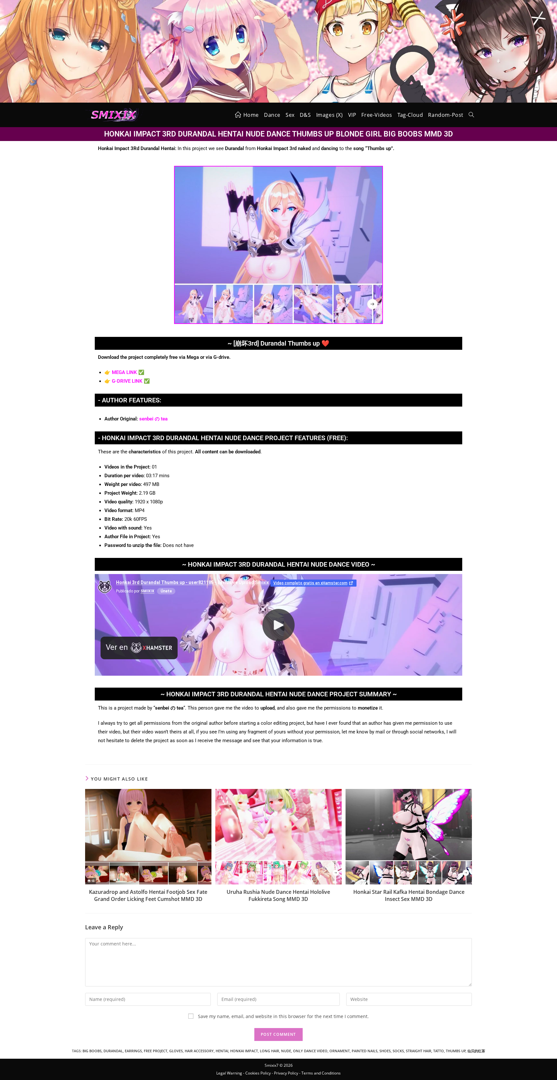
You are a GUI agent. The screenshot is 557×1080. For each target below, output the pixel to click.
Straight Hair (418, 1050)
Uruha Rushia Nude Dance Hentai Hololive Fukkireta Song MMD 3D (278, 895)
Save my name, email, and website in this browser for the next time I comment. (283, 1016)
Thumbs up (456, 1050)
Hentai (222, 1050)
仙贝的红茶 (476, 1050)
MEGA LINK (124, 372)
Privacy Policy (286, 1073)
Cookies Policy (258, 1073)
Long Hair (269, 1050)
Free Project (155, 1050)
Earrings (133, 1050)
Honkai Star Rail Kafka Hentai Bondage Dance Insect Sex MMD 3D (408, 895)
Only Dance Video (310, 1050)
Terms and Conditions (321, 1073)
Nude (286, 1050)
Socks (398, 1050)
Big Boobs (92, 1050)
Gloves (176, 1050)
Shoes (385, 1050)
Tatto (438, 1050)
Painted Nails (364, 1050)
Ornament (339, 1050)
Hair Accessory (199, 1050)
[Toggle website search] (471, 115)
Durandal (113, 1050)
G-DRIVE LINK (127, 381)
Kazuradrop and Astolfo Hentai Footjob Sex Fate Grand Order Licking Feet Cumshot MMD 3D (148, 895)
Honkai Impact (244, 1050)
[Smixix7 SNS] (278, 51)
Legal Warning (229, 1073)
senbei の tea (153, 419)
